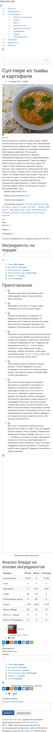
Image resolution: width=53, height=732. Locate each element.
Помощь (11, 45)
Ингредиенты (13, 11)
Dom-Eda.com (31, 722)
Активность (12, 42)
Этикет (16, 33)
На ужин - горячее (36, 206)
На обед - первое (10, 206)
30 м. (28, 195)
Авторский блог (20, 36)
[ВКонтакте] (4, 642)
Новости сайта (20, 25)
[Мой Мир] (15, 642)
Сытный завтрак (32, 204)
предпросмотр (23, 712)
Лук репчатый (18, 269)
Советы (16, 19)
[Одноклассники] (11, 642)
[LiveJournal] (19, 642)
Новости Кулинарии (22, 17)
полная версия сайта (12, 719)
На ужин (23, 206)
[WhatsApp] (31, 642)
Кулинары (12, 39)
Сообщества (13, 14)
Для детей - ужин (23, 209)
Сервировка (18, 31)
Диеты (16, 22)
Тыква (16, 264)
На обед (44, 204)
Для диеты (16, 212)
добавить (8, 712)
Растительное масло (22, 272)
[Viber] (27, 642)
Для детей (26, 212)
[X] (7, 642)
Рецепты (11, 8)
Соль (15, 278)
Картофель (17, 267)
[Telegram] (23, 642)
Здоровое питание (22, 28)
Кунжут (16, 275)
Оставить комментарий (13, 701)
